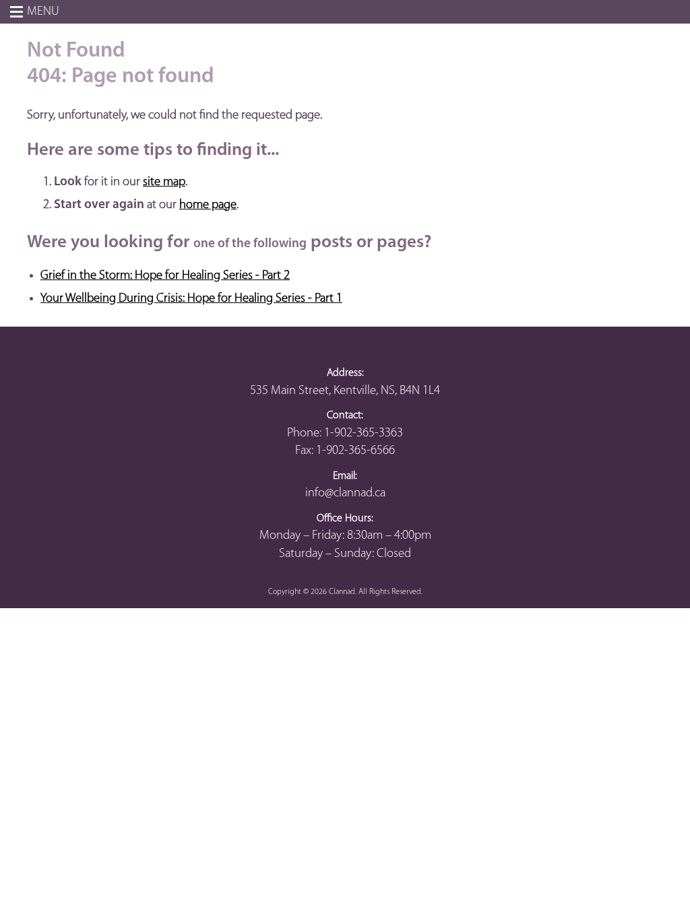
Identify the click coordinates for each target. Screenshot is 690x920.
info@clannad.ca (345, 493)
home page (208, 205)
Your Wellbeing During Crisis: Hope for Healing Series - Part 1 (191, 298)
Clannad (342, 592)
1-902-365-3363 (363, 433)
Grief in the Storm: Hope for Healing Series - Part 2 (165, 275)
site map (164, 182)
